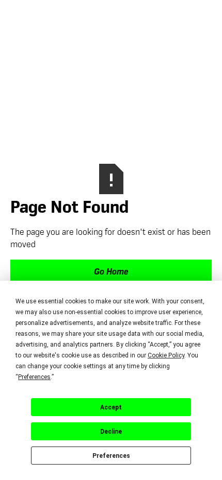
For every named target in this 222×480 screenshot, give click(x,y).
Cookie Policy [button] (166, 355)
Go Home (111, 272)
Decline (111, 431)
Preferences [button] (34, 377)
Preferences (111, 455)
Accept (111, 407)
